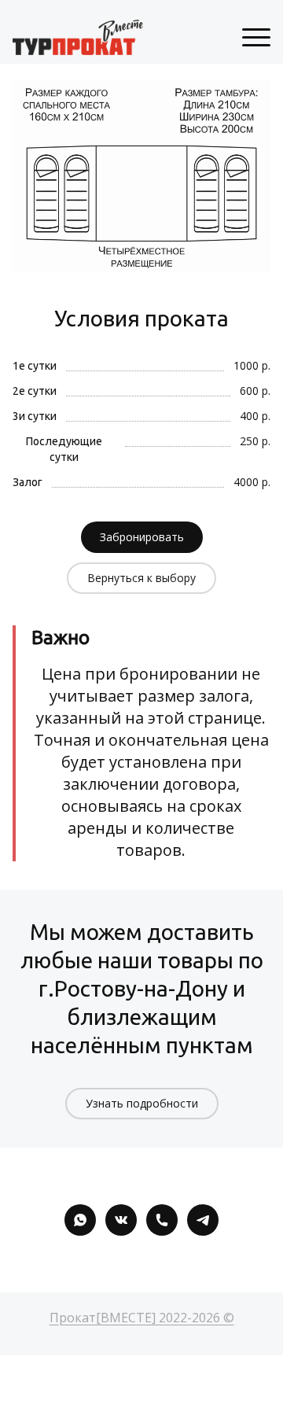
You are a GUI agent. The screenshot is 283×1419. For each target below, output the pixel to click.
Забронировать (142, 536)
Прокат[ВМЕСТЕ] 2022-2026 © (142, 1317)
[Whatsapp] (80, 1220)
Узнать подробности (142, 1103)
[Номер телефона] (162, 1220)
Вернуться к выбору (141, 577)
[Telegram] (203, 1220)
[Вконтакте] (121, 1220)
